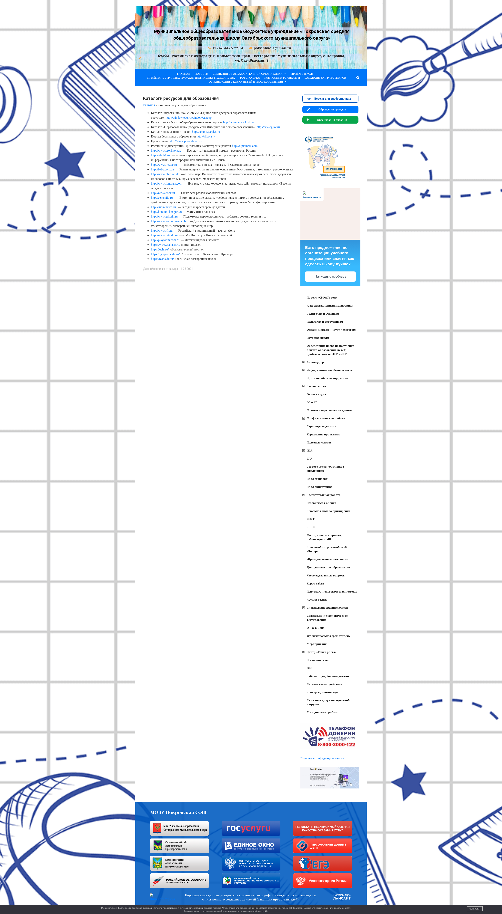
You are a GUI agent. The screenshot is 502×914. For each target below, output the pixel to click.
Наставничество (318, 660)
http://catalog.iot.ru (268, 127)
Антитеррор (315, 362)
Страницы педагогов (321, 426)
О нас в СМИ (315, 628)
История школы (318, 338)
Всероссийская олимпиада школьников (325, 468)
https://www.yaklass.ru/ (165, 244)
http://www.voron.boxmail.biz (169, 221)
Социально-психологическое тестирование (327, 618)
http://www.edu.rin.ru (164, 216)
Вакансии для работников (325, 77)
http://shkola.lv (206, 136)
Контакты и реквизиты (282, 77)
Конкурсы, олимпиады (322, 692)
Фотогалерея (249, 77)
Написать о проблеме (330, 276)
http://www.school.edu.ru (239, 122)
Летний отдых (317, 599)
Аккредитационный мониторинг (330, 305)
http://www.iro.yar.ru (164, 164)
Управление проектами (323, 434)
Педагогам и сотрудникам (325, 321)
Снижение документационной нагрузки (328, 702)
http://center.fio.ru (162, 197)
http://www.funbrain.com (166, 183)
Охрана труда (316, 394)
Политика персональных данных (330, 410)
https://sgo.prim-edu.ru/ (165, 254)
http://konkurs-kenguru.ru (167, 211)
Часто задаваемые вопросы (326, 575)
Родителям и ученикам (323, 313)
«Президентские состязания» (327, 559)
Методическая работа (322, 712)
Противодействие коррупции (327, 378)
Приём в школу (302, 74)
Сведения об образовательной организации (248, 74)
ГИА (309, 450)
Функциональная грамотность (328, 636)
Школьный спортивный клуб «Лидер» (327, 549)
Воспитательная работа (323, 495)
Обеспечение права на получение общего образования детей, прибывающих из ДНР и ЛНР (330, 350)
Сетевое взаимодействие (324, 684)
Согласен (474, 909)
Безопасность (316, 386)
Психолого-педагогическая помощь (332, 591)
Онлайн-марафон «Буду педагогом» (332, 329)
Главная (183, 74)
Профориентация (319, 487)
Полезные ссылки (319, 442)
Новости (201, 74)
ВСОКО (311, 527)
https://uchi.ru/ (160, 249)
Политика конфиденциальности (322, 758)
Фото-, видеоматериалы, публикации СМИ (324, 537)
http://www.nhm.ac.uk (165, 174)
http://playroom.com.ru (165, 240)
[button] (358, 78)
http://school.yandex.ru (206, 131)
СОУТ (311, 519)
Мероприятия (317, 644)
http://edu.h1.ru (160, 155)
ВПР (309, 458)
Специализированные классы (327, 607)
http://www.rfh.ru (162, 230)
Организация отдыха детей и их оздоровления (246, 81)
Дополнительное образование (328, 567)
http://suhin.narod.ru (163, 207)
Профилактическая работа (326, 418)
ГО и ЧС (312, 402)
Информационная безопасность (330, 370)
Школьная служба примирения (328, 511)
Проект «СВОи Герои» (322, 297)
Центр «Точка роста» (321, 652)
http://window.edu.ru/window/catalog (189, 117)
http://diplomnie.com (244, 146)
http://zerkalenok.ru (163, 193)
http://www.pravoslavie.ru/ (185, 141)
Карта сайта (315, 583)
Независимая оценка (321, 503)
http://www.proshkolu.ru (166, 150)
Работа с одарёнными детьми (328, 676)
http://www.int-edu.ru (164, 235)
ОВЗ (309, 668)
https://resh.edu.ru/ (162, 259)
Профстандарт (317, 479)
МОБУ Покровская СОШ (178, 812)
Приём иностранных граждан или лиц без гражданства (191, 77)
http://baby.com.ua (162, 169)
